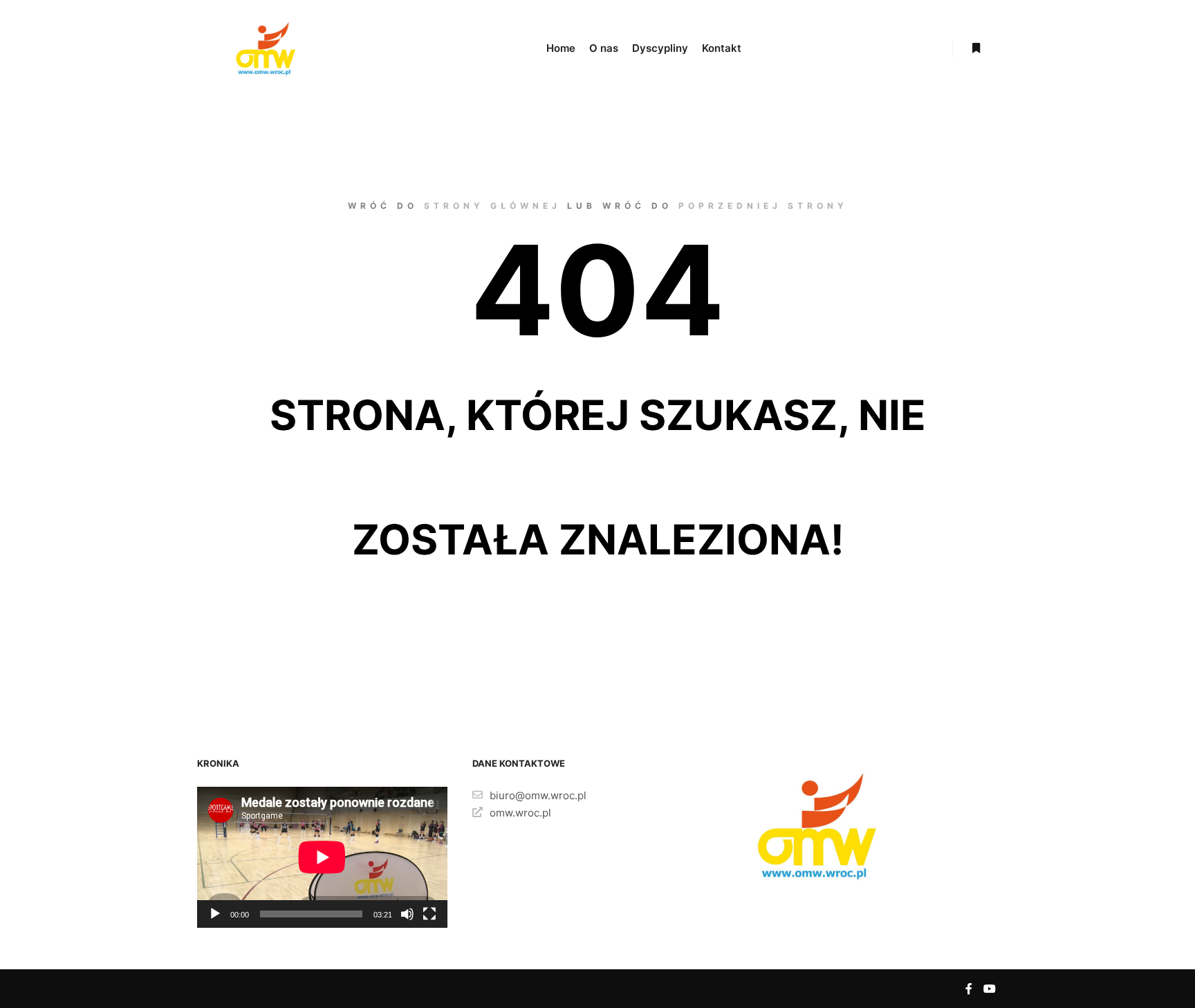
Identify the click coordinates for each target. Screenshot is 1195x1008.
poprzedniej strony (763, 205)
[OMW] (265, 48)
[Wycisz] (407, 914)
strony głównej (492, 205)
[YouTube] (990, 989)
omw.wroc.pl (520, 812)
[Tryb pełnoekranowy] (429, 914)
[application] (322, 857)
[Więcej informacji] (975, 48)
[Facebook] (969, 989)
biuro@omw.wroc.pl (538, 795)
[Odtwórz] (215, 914)
